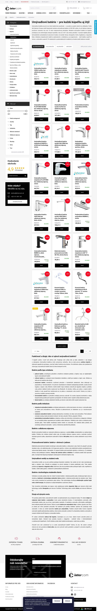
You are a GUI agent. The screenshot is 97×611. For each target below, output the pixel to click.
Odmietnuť (57, 601)
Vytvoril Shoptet (76, 608)
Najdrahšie (60, 46)
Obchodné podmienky (31, 594)
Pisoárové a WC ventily (15, 54)
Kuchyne (12, 28)
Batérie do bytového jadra (16, 48)
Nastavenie (29, 608)
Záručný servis (29, 587)
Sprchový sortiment (14, 56)
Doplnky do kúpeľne (14, 59)
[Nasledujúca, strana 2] (86, 351)
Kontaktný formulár (17, 201)
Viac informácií (45, 604)
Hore (38, 351)
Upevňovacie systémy (15, 93)
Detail (41, 82)
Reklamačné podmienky (32, 591)
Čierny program (13, 26)
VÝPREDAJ (12, 87)
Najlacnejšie (50, 46)
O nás (6, 1)
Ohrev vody (12, 73)
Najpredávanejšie (38, 46)
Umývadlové (13, 37)
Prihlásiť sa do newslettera (40, 572)
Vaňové (12, 40)
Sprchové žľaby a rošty (15, 65)
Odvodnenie (12, 79)
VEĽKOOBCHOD (24, 1)
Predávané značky (35, 1)
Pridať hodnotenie (13, 175)
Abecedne (69, 46)
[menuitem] (11, 13)
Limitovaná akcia (14, 90)
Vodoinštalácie (13, 76)
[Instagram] (75, 594)
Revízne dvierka (13, 68)
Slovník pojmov (45, 1)
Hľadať (54, 8)
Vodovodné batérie (14, 34)
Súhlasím (67, 601)
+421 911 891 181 (16, 196)
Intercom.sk (35, 527)
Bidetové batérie (14, 51)
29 (90, 351)
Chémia (11, 81)
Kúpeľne (12, 31)
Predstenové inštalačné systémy (17, 62)
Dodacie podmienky (31, 589)
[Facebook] (72, 594)
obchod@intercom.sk (17, 193)
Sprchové (12, 42)
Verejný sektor (13, 84)
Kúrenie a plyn (13, 70)
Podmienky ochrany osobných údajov (35, 596)
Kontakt (17, 1)
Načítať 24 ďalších (62, 346)
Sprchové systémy (14, 45)
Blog (11, 1)
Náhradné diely (13, 95)
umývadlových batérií (64, 525)
